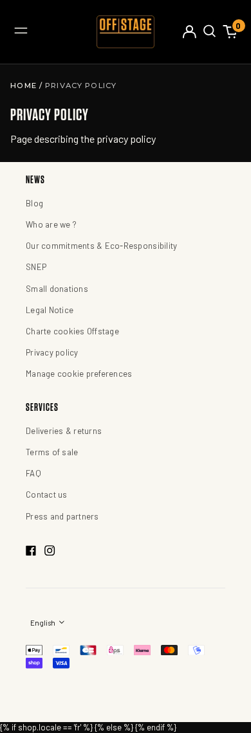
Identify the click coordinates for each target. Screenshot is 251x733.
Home (24, 85)
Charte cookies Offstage (72, 331)
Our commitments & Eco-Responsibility (101, 245)
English (43, 623)
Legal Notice (49, 310)
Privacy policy (52, 352)
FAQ (33, 473)
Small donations (57, 289)
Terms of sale (52, 452)
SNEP (36, 267)
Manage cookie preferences (79, 373)
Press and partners (62, 516)
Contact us (47, 494)
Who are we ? (51, 224)
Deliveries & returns (64, 431)
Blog (34, 203)
